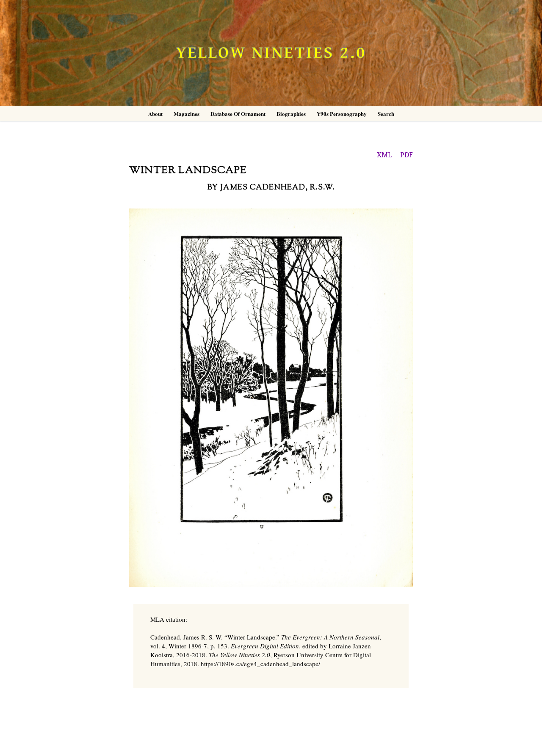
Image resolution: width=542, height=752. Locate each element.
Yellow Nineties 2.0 (271, 53)
